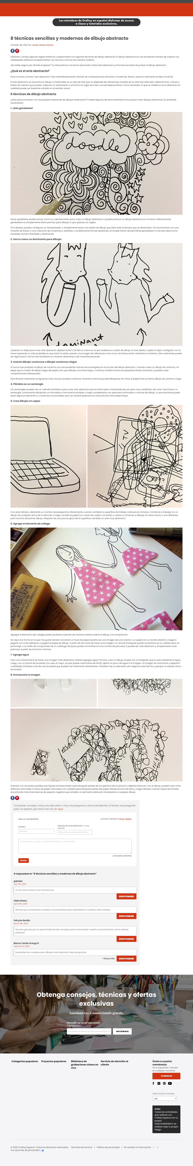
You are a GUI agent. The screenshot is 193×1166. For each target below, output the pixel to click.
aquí (60, 809)
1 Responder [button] (109, 958)
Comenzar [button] (166, 1076)
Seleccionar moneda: (163, 1093)
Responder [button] (126, 896)
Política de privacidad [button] (108, 1147)
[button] (13, 51)
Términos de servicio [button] (81, 1147)
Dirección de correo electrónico (73, 827)
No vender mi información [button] (137, 1147)
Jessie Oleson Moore (42, 44)
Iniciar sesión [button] (125, 819)
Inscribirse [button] (122, 1031)
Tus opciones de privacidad (25, 1150)
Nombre (22, 827)
